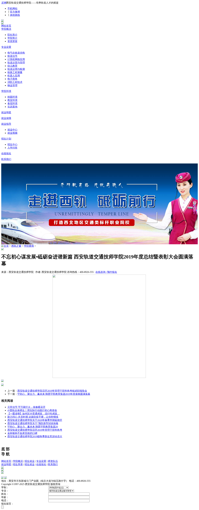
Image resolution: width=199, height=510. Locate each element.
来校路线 (15, 15)
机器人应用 (13, 75)
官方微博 (15, 11)
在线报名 (6, 153)
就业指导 (6, 124)
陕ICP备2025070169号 (73, 484)
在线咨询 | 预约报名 (106, 272)
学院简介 (12, 38)
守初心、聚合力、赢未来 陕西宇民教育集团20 (32, 426)
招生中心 (12, 144)
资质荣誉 (12, 41)
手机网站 (12, 8)
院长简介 (12, 34)
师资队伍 (53, 461)
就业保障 (6, 118)
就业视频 (12, 133)
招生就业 (30, 461)
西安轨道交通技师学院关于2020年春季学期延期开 (34, 420)
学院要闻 (29, 246)
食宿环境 (12, 103)
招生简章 (18, 464)
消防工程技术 (14, 82)
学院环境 (6, 91)
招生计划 (6, 138)
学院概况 (6, 29)
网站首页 (6, 25)
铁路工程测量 (14, 72)
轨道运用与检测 (16, 69)
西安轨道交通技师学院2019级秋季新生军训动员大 (34, 436)
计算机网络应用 (16, 59)
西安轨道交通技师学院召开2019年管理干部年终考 (34, 430)
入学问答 (12, 147)
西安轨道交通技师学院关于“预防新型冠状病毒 (32, 423)
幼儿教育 (12, 65)
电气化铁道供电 (16, 52)
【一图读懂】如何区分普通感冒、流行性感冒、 (33, 413)
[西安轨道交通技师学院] (2, 21)
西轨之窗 (16, 246)
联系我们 (6, 159)
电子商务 (12, 79)
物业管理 (12, 85)
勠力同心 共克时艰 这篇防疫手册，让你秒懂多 (32, 417)
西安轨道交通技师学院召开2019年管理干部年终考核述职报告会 (52, 390)
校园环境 (12, 97)
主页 (6, 246)
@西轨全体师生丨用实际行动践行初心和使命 (32, 410)
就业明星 (6, 112)
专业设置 (6, 47)
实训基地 (12, 106)
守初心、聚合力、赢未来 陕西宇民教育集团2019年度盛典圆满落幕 (53, 394)
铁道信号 (12, 56)
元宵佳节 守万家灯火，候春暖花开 (26, 407)
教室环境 (12, 100)
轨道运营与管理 (16, 62)
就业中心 (12, 129)
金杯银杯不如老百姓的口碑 (22, 433)
